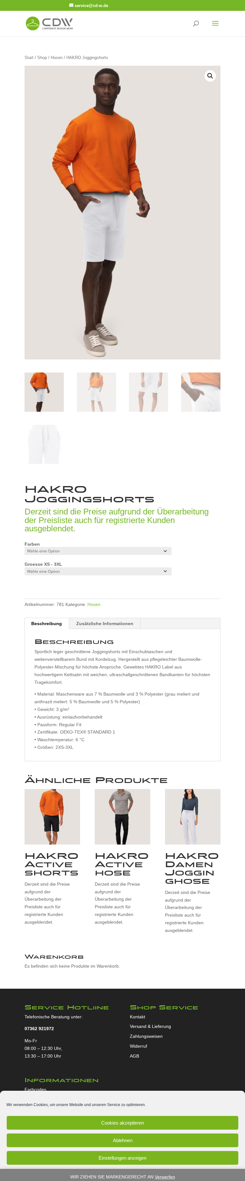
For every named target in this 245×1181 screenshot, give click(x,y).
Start (29, 57)
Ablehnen (122, 1140)
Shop (42, 57)
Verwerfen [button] (165, 1176)
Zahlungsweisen (146, 1036)
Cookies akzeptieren (122, 1123)
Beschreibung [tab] (46, 623)
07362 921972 (39, 1028)
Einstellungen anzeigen (122, 1158)
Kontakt (137, 1016)
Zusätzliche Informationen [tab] (104, 623)
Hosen (57, 57)
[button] (210, 76)
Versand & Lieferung (150, 1026)
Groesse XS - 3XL (43, 564)
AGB (134, 1056)
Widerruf (138, 1046)
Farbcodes (35, 1089)
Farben (32, 544)
